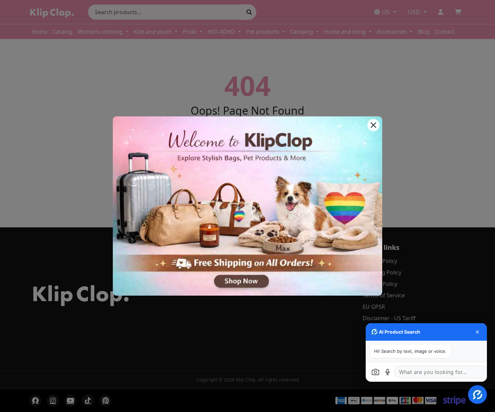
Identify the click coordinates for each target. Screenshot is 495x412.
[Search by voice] (387, 372)
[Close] (373, 125)
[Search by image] (375, 372)
